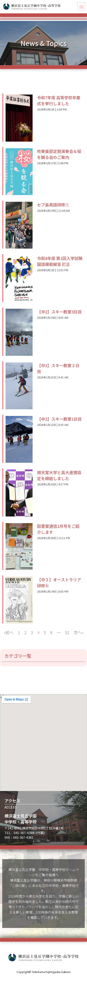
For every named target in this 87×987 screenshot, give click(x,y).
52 (67, 632)
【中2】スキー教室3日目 (59, 311)
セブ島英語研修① (53, 205)
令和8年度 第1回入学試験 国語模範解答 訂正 (60, 261)
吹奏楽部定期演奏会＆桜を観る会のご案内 (59, 154)
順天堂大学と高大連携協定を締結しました (59, 475)
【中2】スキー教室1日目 (59, 419)
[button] (81, 6)
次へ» (78, 632)
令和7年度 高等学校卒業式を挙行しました (58, 100)
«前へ (9, 632)
